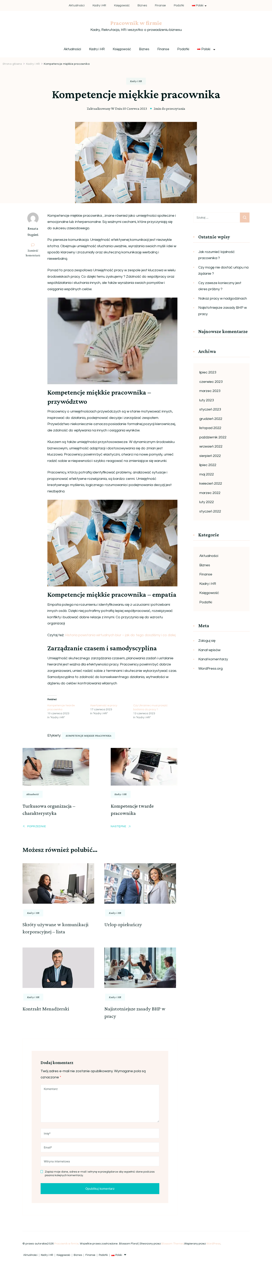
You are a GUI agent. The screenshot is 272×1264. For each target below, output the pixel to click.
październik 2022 (212, 437)
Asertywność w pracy (103, 705)
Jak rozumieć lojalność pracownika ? (216, 255)
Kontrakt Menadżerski (46, 1009)
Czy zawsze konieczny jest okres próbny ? (219, 286)
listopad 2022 (210, 428)
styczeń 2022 (210, 511)
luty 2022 (206, 502)
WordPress (213, 1243)
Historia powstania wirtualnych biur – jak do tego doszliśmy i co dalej (120, 635)
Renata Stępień (32, 231)
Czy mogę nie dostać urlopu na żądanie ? (223, 271)
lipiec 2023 (207, 372)
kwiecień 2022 (210, 483)
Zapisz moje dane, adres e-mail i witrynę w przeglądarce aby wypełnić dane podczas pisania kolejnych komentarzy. (100, 1173)
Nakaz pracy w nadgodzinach (222, 298)
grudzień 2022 (210, 419)
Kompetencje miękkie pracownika (88, 735)
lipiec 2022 (207, 465)
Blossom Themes (172, 1243)
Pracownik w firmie (136, 23)
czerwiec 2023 (211, 382)
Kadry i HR (99, 5)
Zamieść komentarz (34, 253)
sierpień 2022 (210, 456)
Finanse (160, 5)
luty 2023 (206, 400)
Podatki (179, 5)
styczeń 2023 (210, 409)
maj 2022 (206, 474)
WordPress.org (210, 668)
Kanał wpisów (209, 650)
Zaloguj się (206, 641)
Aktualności (77, 5)
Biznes (142, 5)
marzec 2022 (209, 493)
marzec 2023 (209, 391)
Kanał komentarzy (213, 659)
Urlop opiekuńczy (123, 924)
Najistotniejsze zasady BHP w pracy (222, 311)
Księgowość (122, 5)
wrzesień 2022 (210, 446)
